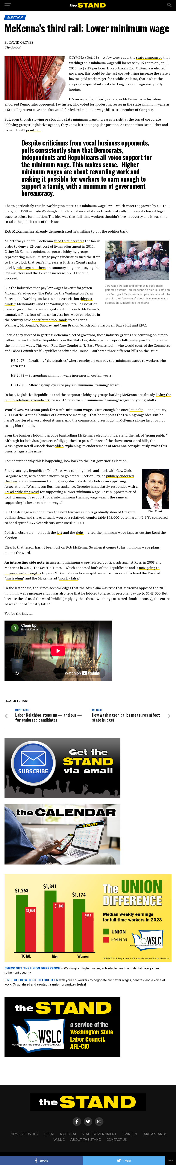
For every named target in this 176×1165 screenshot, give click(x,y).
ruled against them (31, 267)
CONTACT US (116, 1140)
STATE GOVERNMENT (99, 1134)
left (59, 532)
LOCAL (49, 1134)
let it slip (136, 409)
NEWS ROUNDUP (24, 1134)
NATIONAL (68, 1134)
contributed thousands (49, 319)
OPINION (129, 1134)
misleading (14, 578)
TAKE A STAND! (154, 1134)
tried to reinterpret (69, 241)
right (79, 532)
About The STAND (85, 1140)
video (59, 445)
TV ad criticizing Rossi (22, 491)
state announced (149, 57)
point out (33, 130)
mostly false (68, 578)
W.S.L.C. (59, 1140)
